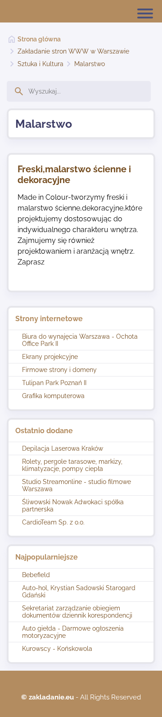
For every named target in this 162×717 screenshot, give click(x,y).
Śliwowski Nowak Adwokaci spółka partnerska (73, 505)
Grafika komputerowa (53, 395)
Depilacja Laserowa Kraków (62, 448)
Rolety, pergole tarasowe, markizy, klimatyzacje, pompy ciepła (72, 465)
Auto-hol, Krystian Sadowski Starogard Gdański (78, 591)
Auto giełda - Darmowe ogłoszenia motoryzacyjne (73, 632)
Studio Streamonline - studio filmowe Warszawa (76, 485)
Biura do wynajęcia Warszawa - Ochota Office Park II (80, 340)
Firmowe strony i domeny (59, 369)
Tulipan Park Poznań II (54, 382)
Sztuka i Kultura (40, 63)
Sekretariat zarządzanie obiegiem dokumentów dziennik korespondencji (77, 612)
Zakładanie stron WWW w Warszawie (73, 51)
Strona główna (39, 39)
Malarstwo (89, 63)
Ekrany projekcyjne (50, 356)
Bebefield (36, 574)
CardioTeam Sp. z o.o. (53, 522)
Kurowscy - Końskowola (57, 648)
